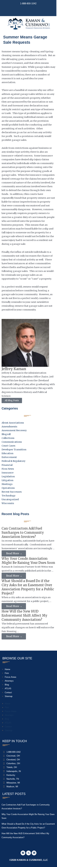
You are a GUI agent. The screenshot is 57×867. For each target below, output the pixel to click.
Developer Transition (14, 449)
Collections (8, 438)
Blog (7, 684)
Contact (8, 692)
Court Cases (8, 445)
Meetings (7, 484)
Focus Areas (10, 677)
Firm (7, 673)
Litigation (7, 480)
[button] (28, 12)
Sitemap (8, 696)
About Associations (13, 422)
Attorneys (9, 681)
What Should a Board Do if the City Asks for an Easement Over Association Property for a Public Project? (28, 587)
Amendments (9, 426)
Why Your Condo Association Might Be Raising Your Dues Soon (28, 561)
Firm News (8, 468)
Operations (8, 488)
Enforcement (9, 457)
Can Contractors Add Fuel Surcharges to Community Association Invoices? (23, 532)
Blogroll (6, 434)
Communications (12, 441)
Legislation (8, 476)
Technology (8, 495)
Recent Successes (12, 491)
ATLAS (8, 688)
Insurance (7, 472)
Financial (7, 465)
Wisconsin (8, 503)
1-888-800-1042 (28, 3)
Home (7, 669)
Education (7, 453)
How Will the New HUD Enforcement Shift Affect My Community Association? (24, 615)
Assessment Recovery (14, 430)
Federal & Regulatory (13, 461)
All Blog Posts (12, 400)
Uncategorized (10, 499)
